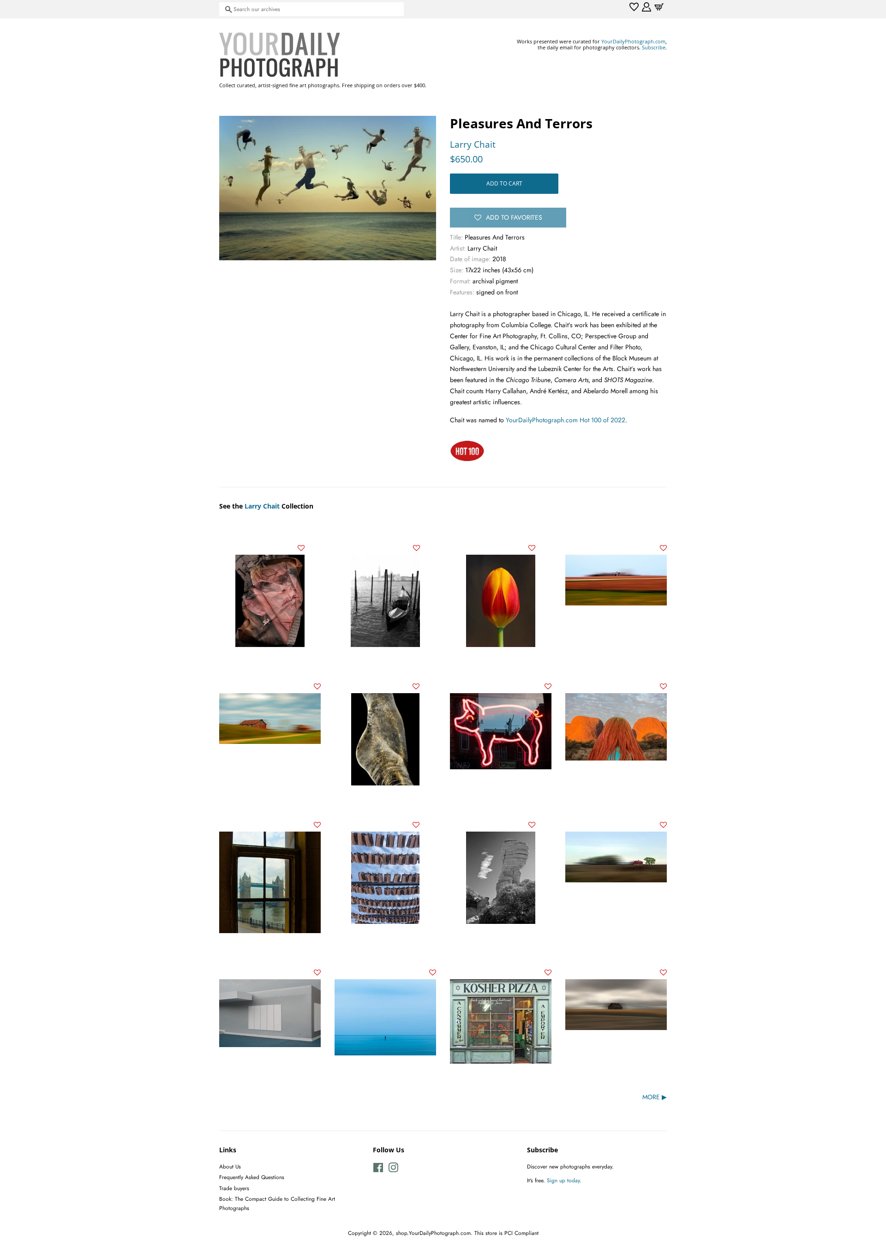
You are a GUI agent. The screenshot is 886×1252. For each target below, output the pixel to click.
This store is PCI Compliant (506, 1233)
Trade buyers (234, 1188)
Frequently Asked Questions (251, 1177)
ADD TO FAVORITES (514, 217)
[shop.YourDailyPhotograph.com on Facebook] (378, 1170)
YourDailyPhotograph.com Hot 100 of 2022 (565, 420)
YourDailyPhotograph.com (633, 41)
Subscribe (653, 47)
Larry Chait (473, 144)
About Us (230, 1166)
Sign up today (563, 1180)
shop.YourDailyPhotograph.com (433, 1233)
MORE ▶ (654, 1097)
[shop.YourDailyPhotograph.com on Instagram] (393, 1170)
